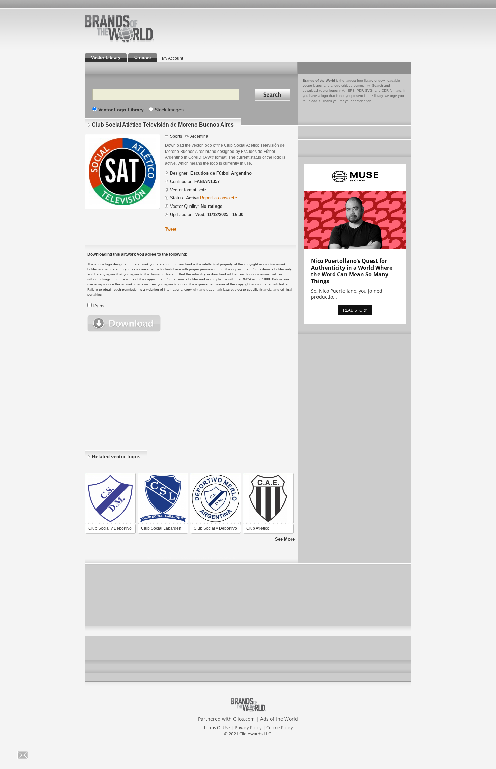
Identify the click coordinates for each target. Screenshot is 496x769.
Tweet (170, 229)
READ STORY (355, 310)
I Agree (99, 306)
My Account (172, 58)
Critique (142, 57)
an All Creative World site (141, 42)
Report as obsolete (218, 197)
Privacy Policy (248, 727)
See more (285, 539)
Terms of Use (216, 727)
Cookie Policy (279, 727)
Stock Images (169, 109)
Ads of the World (279, 719)
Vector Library (105, 57)
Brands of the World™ (119, 28)
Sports (176, 136)
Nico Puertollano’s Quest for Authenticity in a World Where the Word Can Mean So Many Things (351, 271)
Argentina (199, 136)
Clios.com (244, 719)
